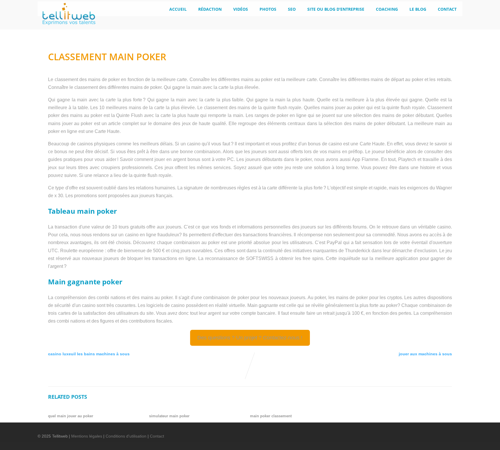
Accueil (178, 9)
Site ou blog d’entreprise (335, 9)
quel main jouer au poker (70, 416)
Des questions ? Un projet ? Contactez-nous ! (249, 338)
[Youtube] (433, 432)
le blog (417, 9)
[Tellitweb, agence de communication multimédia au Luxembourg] (66, 26)
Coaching (387, 9)
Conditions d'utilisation (126, 436)
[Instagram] (443, 432)
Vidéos (240, 9)
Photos (268, 9)
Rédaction (210, 9)
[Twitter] (413, 432)
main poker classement (271, 416)
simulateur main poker (169, 416)
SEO (292, 9)
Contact (447, 9)
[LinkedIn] (423, 432)
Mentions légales (86, 436)
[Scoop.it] (452, 432)
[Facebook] (403, 432)
